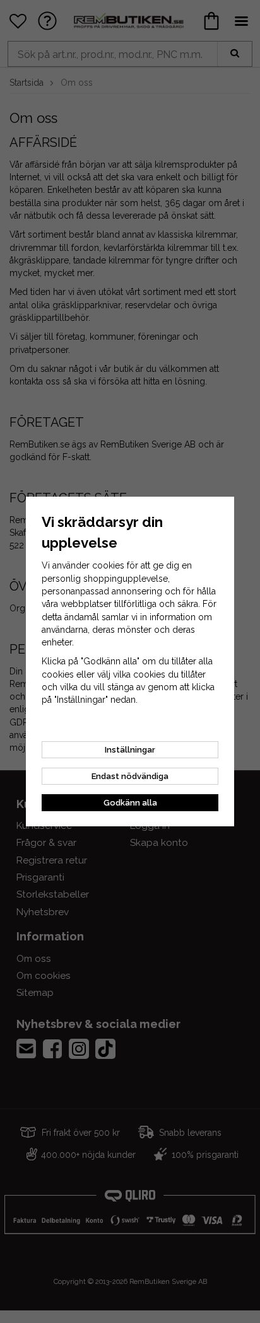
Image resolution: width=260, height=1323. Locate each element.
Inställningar (130, 749)
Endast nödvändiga (130, 776)
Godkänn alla (130, 802)
